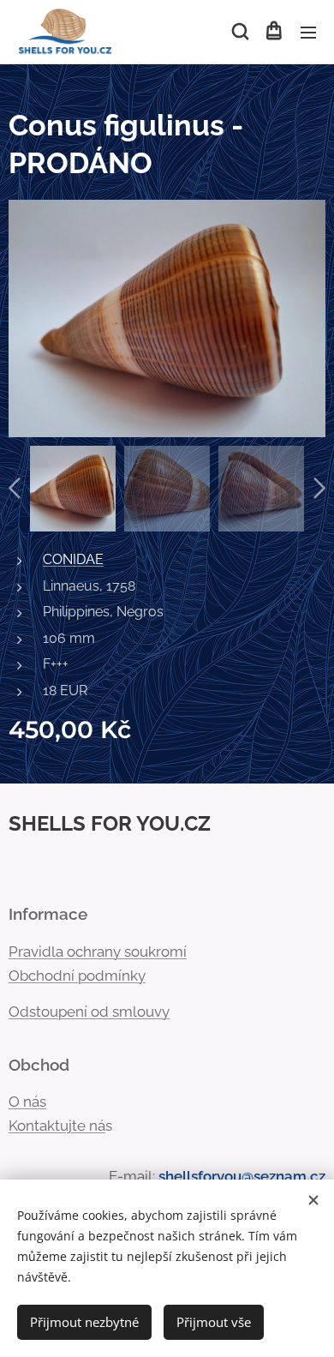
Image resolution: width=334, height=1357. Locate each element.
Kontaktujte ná (57, 1125)
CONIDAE (73, 559)
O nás (27, 1101)
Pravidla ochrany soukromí (98, 951)
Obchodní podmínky (77, 975)
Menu (308, 32)
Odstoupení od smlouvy (89, 1011)
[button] (239, 31)
